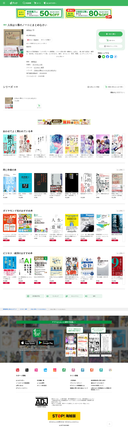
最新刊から (121, 92)
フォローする (33, 30)
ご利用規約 (73, 380)
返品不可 (28, 46)
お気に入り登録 (94, 87)
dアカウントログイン (22, 388)
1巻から (113, 92)
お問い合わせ (19, 385)
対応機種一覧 (40, 380)
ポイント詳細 (45, 40)
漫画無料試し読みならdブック (10, 309)
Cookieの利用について (97, 385)
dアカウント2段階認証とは (77, 385)
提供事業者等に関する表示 (98, 380)
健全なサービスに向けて (97, 383)
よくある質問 (40, 383)
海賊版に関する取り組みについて (79, 388)
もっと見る (120, 169)
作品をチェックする (111, 46)
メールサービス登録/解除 (23, 383)
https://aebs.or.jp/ (57, 405)
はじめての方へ (20, 380)
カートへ (112, 40)
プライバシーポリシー (76, 383)
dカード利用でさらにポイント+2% (35, 43)
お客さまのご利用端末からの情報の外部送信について (101, 388)
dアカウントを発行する (56, 422)
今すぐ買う (112, 34)
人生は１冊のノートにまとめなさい (25, 98)
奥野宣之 (29, 30)
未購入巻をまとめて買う (115, 87)
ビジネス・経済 (39, 67)
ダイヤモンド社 (37, 64)
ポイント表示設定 (42, 385)
